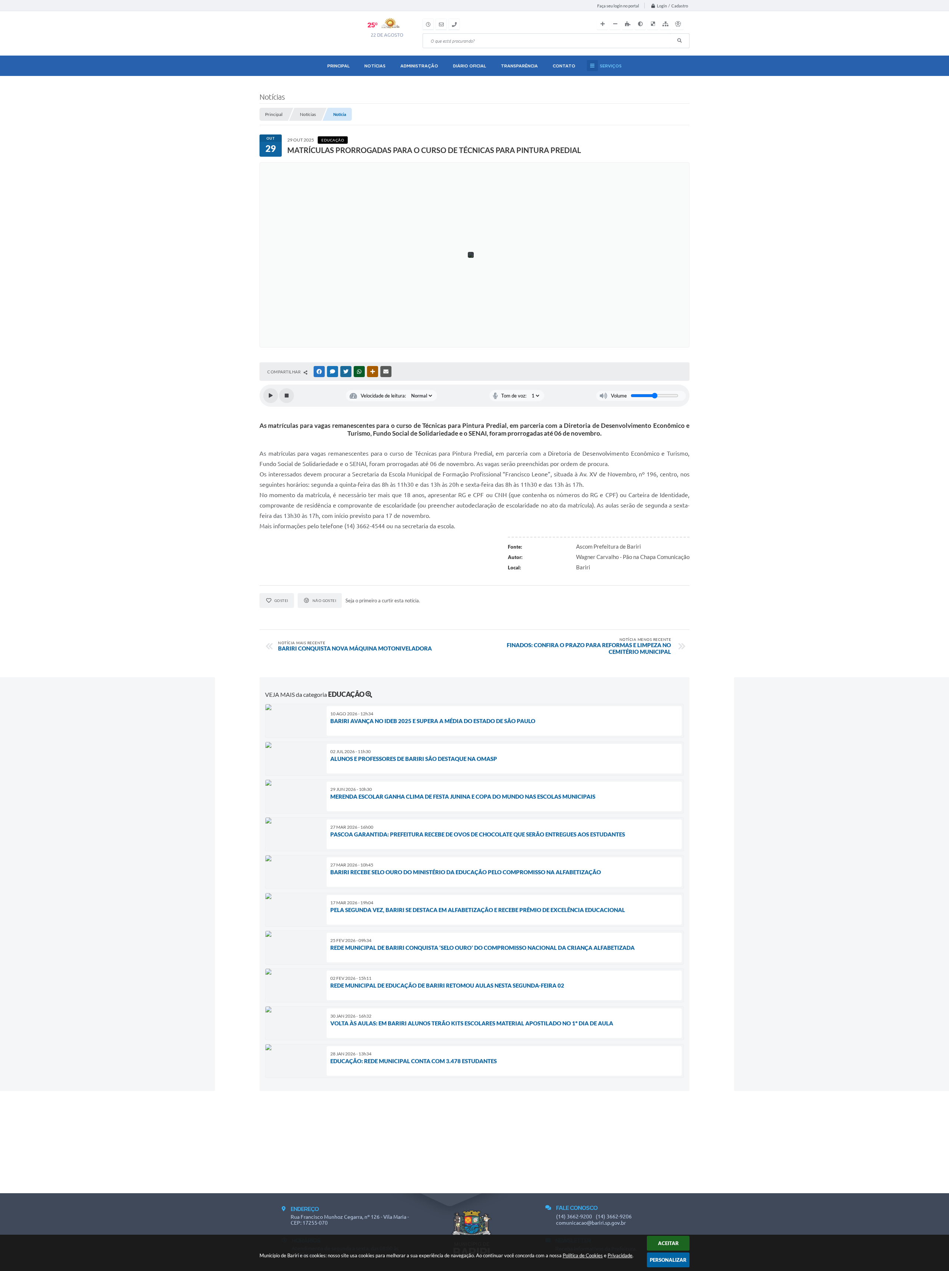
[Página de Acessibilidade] (678, 24)
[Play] (270, 395)
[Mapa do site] (665, 24)
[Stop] (286, 395)
